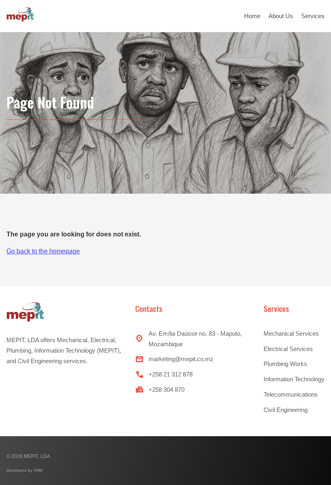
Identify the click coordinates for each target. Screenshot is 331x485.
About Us (280, 16)
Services (313, 16)
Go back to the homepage (43, 251)
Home (252, 16)
